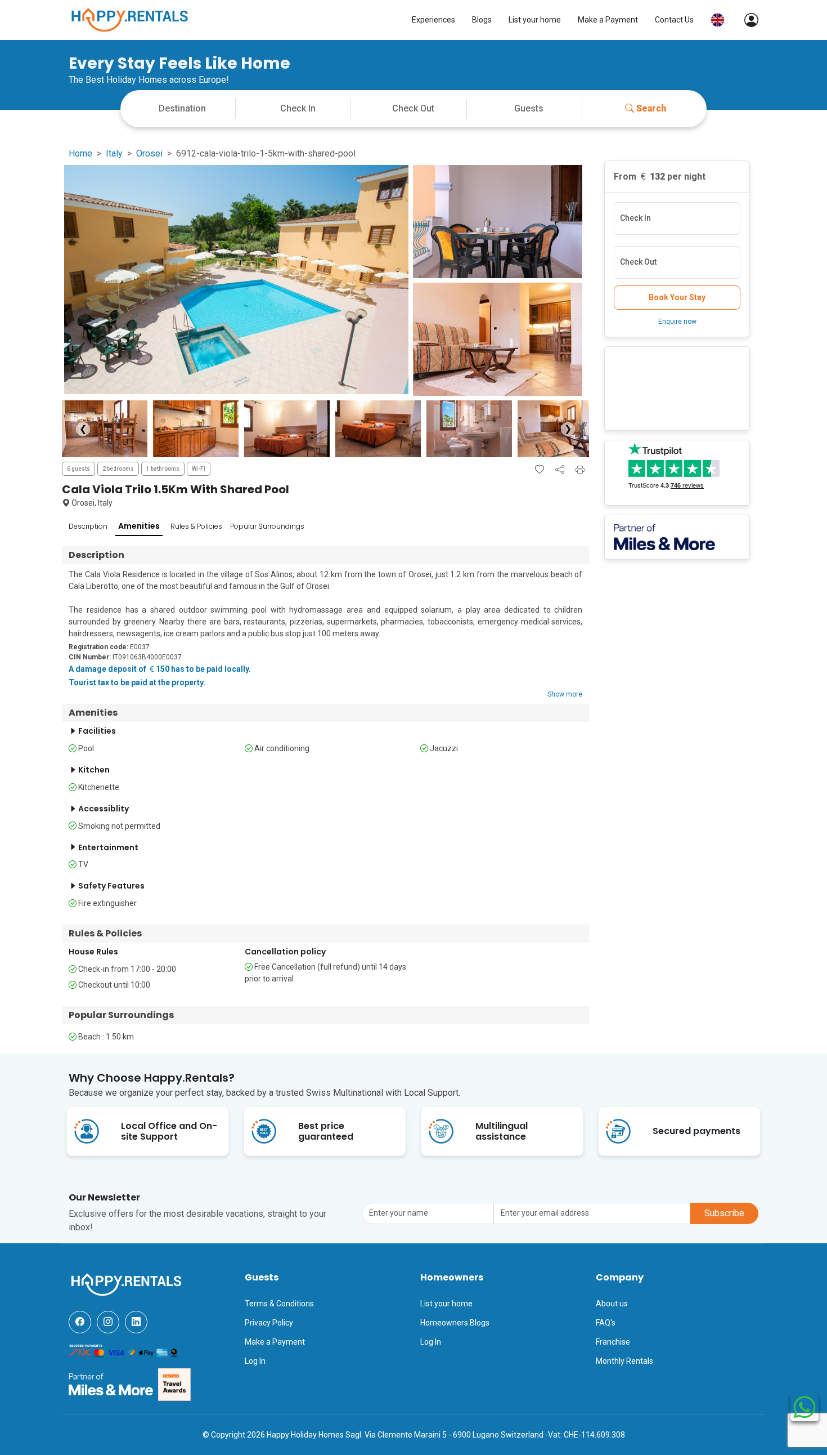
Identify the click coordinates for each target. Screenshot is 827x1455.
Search (651, 108)
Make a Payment (608, 19)
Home (80, 153)
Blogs (482, 19)
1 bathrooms (162, 469)
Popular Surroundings (267, 526)
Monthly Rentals (624, 1361)
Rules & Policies (196, 526)
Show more (564, 694)
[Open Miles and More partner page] (111, 1384)
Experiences (433, 19)
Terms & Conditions (279, 1303)
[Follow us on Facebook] (80, 1322)
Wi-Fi (198, 469)
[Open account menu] (745, 20)
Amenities (139, 526)
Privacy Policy (269, 1323)
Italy (114, 153)
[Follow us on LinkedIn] (136, 1322)
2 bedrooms (118, 469)
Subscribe (724, 1213)
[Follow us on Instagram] (108, 1322)
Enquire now (677, 321)
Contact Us (674, 19)
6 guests (78, 469)
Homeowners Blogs (454, 1323)
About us (612, 1303)
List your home (535, 19)
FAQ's (605, 1323)
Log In (255, 1361)
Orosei (149, 153)
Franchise (613, 1342)
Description (88, 526)
